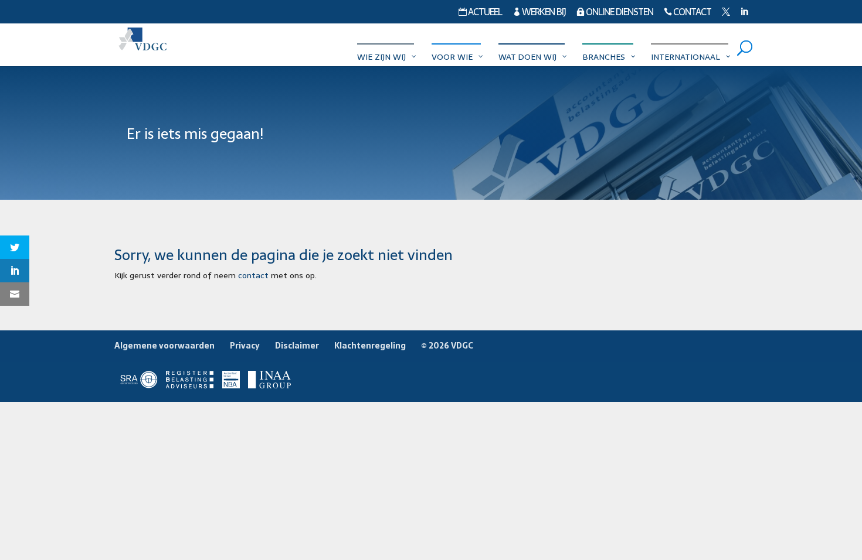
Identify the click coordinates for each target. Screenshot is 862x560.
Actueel (480, 13)
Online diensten (614, 13)
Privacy (245, 345)
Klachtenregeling (370, 345)
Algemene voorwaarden (164, 345)
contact (253, 275)
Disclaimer (297, 345)
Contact (687, 13)
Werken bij (539, 13)
